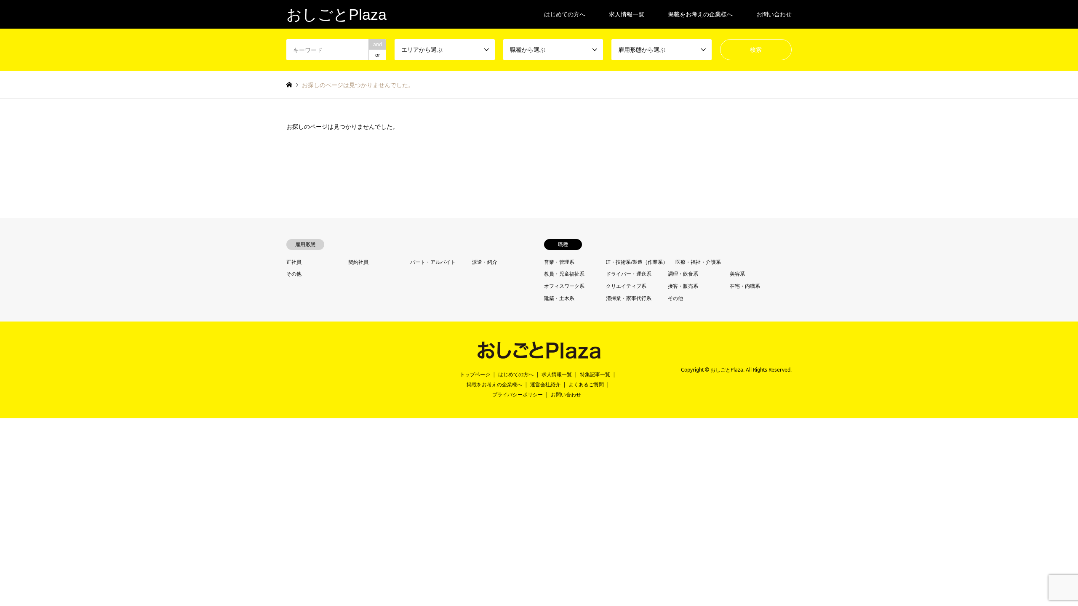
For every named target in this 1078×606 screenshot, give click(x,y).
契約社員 (358, 262)
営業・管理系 (559, 262)
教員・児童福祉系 (564, 273)
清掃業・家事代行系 (628, 298)
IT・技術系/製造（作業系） (637, 262)
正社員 (294, 262)
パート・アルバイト (433, 262)
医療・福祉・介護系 (698, 262)
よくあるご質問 (586, 384)
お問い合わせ (774, 14)
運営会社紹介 (545, 384)
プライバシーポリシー (517, 394)
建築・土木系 (559, 298)
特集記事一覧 (595, 374)
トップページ (475, 374)
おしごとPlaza (726, 369)
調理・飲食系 (683, 273)
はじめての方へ (564, 14)
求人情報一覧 (626, 14)
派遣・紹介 (484, 262)
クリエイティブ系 (626, 286)
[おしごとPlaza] (539, 355)
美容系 (737, 273)
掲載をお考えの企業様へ (700, 14)
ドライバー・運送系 (628, 273)
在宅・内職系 (745, 286)
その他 (294, 273)
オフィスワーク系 (564, 286)
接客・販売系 (683, 286)
